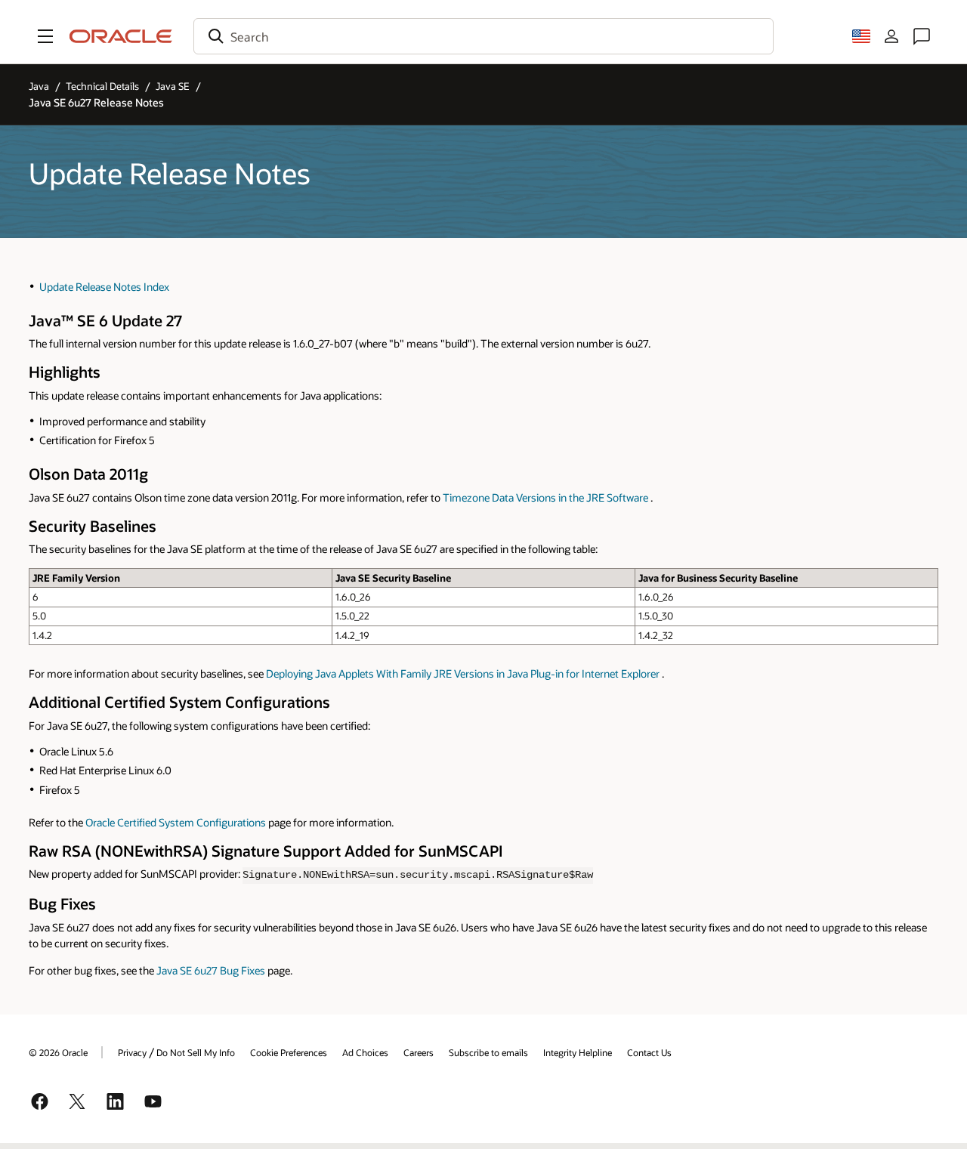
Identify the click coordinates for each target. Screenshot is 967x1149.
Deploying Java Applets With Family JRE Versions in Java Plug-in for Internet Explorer (463, 673)
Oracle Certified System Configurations (175, 822)
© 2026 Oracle (58, 1052)
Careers (418, 1052)
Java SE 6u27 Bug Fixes (210, 970)
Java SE (173, 86)
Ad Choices (365, 1052)
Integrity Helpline (577, 1052)
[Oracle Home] (120, 36)
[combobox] (483, 36)
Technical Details (102, 86)
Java (39, 86)
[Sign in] (891, 36)
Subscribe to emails (488, 1052)
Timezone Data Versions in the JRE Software (545, 497)
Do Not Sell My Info (195, 1052)
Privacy (132, 1052)
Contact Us (649, 1052)
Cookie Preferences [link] (288, 1052)
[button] (45, 36)
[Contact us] (922, 36)
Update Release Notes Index (104, 286)
